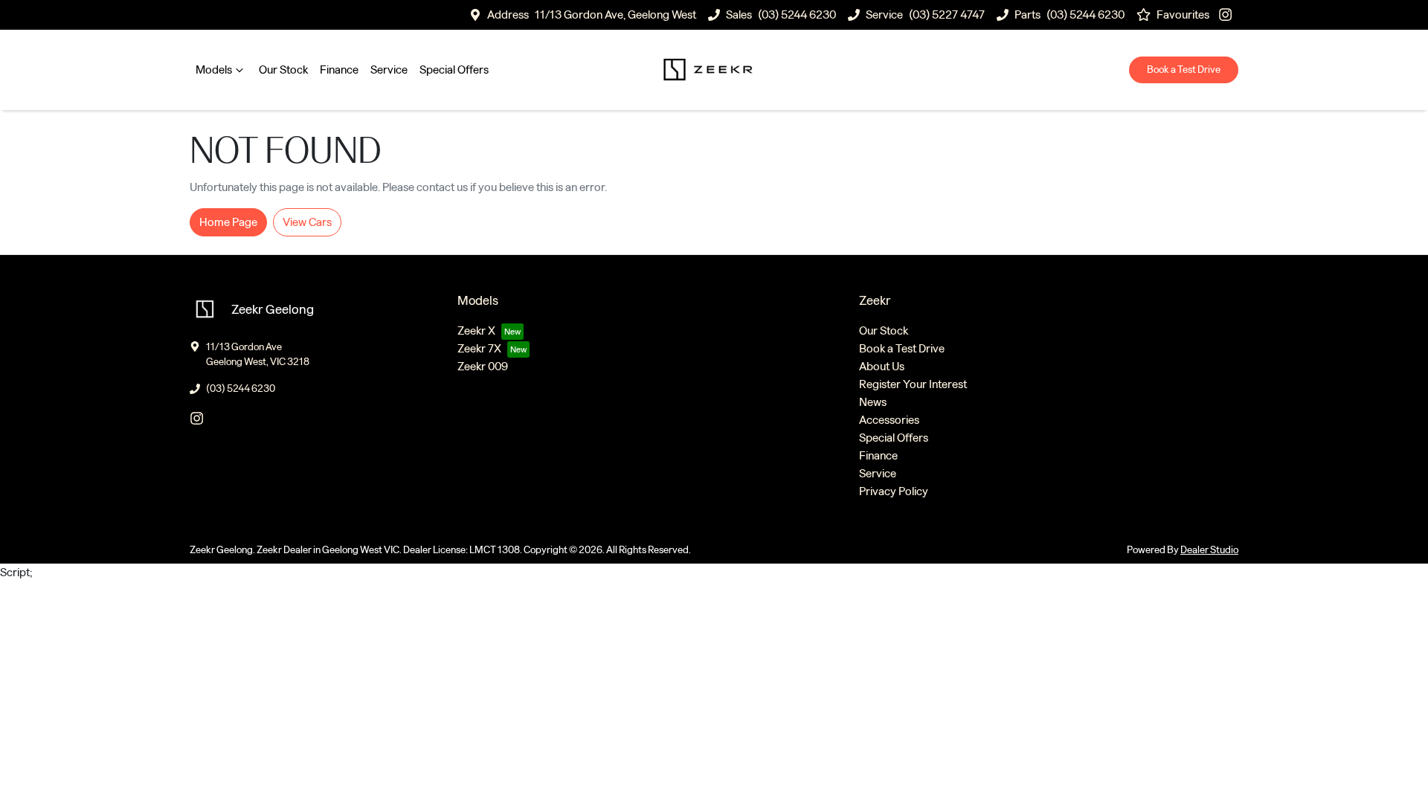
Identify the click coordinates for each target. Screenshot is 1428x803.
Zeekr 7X (479, 348)
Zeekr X (476, 330)
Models (214, 69)
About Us (881, 366)
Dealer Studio (1209, 550)
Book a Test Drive (1183, 69)
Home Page (228, 222)
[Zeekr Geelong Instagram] (1228, 14)
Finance (339, 69)
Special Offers (454, 69)
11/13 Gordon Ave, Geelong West (615, 14)
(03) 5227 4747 (947, 14)
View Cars (307, 222)
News (873, 402)
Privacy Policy (893, 491)
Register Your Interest (913, 384)
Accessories (889, 420)
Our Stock (283, 69)
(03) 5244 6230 (797, 14)
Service (389, 69)
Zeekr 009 (482, 366)
